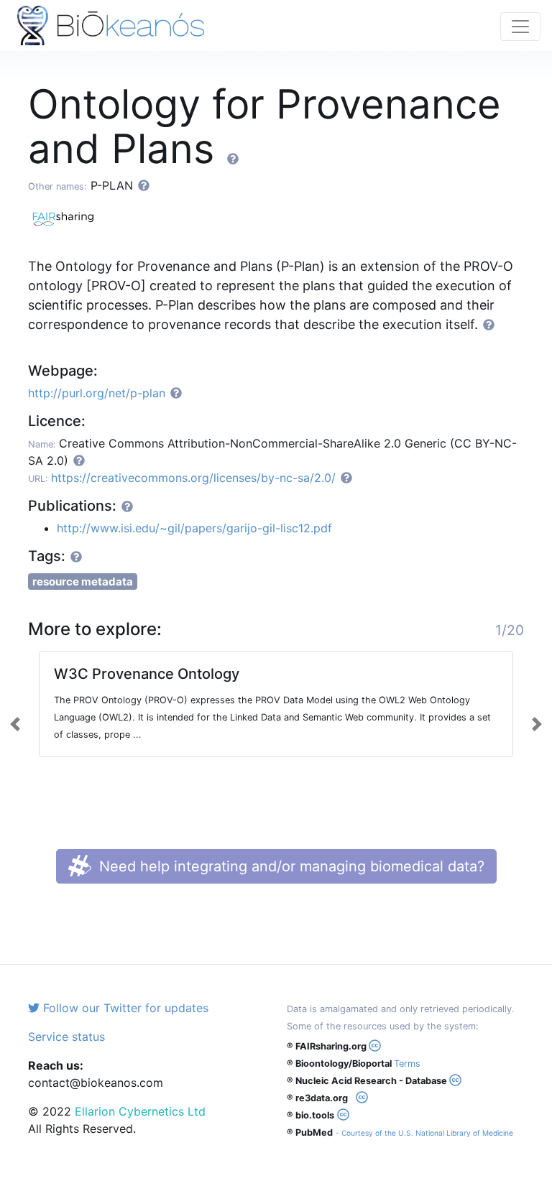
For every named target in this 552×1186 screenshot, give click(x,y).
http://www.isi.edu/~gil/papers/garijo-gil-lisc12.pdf (194, 528)
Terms (407, 1063)
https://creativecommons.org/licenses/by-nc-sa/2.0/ (193, 478)
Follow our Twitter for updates (124, 1008)
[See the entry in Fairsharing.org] (67, 217)
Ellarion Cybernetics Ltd (140, 1111)
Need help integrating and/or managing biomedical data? (289, 866)
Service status (66, 1036)
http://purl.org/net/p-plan (96, 393)
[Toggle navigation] (520, 26)
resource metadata (82, 581)
